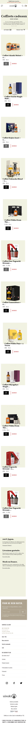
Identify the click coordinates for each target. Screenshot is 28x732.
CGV (3, 648)
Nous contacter (5, 640)
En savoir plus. (6, 556)
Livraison (3, 659)
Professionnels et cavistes (7, 668)
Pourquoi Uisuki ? (7, 545)
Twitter (21, 683)
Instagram (7, 683)
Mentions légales (14, 706)
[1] (25, 5)
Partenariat (4, 671)
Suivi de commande (6, 644)
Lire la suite (14, 26)
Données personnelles (14, 702)
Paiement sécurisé (5, 663)
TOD (23, 715)
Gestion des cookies (14, 704)
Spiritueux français (14, 711)
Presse (3, 675)
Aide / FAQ (4, 637)
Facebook (14, 683)
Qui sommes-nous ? (6, 655)
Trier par (19, 30)
